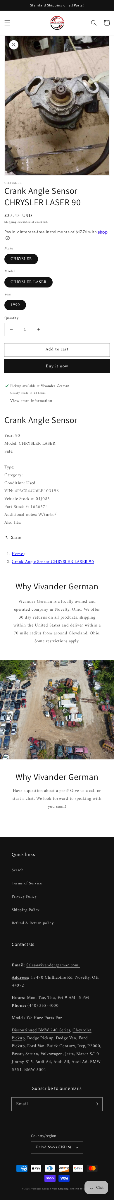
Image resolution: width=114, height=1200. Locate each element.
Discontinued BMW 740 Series (41, 1030)
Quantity (11, 318)
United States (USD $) (53, 1147)
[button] (7, 22)
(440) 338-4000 (42, 1006)
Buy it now (57, 366)
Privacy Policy (24, 896)
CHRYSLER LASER (28, 282)
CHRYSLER (21, 259)
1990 (15, 305)
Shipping (10, 222)
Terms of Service (27, 883)
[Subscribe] (95, 1104)
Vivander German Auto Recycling (50, 1189)
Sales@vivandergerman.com (53, 965)
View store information (31, 401)
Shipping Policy (25, 910)
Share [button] (16, 537)
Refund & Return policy (32, 923)
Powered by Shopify (81, 1189)
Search (18, 870)
